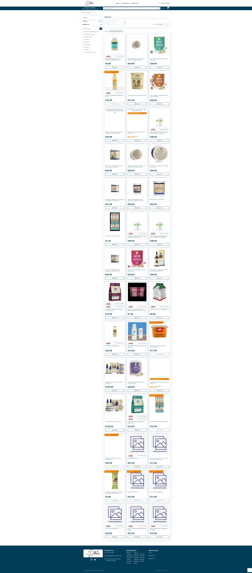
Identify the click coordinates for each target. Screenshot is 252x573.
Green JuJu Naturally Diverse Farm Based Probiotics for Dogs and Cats (137, 236)
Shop (117, 3)
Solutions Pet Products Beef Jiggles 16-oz (159, 309)
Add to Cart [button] (114, 67)
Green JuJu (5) (87, 44)
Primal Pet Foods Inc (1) (89, 52)
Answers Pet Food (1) (89, 34)
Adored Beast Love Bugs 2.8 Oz (157, 199)
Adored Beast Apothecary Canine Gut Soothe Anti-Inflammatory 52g (136, 59)
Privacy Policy (158, 570)
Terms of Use (165, 570)
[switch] (101, 17)
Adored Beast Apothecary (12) (91, 31)
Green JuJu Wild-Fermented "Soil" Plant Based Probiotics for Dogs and (159, 132)
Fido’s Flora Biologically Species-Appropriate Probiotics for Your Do (136, 200)
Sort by (154, 24)
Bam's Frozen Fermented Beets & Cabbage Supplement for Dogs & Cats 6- (137, 310)
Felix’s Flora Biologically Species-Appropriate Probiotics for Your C (112, 270)
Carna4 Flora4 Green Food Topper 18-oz (137, 95)
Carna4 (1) (86, 39)
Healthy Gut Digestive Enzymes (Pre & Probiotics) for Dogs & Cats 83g (136, 166)
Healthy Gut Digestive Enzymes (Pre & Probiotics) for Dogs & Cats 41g (114, 132)
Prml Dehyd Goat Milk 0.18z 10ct (112, 236)
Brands (86, 24)
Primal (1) (86, 47)
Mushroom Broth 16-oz (133, 492)
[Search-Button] (159, 8)
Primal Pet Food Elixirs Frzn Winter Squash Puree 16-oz (158, 346)
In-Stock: (85, 17)
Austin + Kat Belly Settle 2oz (111, 528)
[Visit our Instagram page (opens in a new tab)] (91, 559)
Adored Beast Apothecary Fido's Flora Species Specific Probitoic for (114, 166)
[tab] (92, 39)
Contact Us (134, 3)
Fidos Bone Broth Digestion (156, 492)
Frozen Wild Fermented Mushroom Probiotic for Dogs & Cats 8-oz (113, 59)
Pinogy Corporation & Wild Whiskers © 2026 (93, 570)
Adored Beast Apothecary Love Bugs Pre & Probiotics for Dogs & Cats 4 (114, 200)
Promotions (125, 3)
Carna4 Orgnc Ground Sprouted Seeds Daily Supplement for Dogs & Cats (114, 492)
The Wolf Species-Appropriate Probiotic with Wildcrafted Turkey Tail (159, 270)
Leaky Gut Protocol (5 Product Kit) (113, 421)
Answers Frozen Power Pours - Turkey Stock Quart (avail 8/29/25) (159, 459)
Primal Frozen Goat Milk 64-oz (112, 345)
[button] (163, 8)
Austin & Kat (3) (88, 36)
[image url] (89, 3)
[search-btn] (101, 29)
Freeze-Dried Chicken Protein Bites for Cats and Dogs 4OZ (114, 310)
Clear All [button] (100, 21)
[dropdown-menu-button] (120, 3)
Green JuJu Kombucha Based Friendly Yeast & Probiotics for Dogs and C (158, 236)
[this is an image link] (93, 553)
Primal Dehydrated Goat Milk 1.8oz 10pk (159, 421)
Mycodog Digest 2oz (132, 458)
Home (84, 12)
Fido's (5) (86, 42)
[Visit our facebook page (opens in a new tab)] (95, 559)
